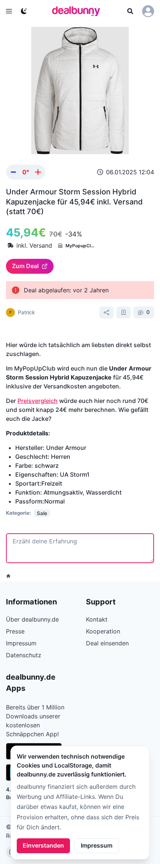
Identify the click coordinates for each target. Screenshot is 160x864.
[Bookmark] (123, 312)
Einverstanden (43, 845)
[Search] (130, 11)
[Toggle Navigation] (8, 11)
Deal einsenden (107, 643)
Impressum (96, 845)
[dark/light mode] (23, 11)
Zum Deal (25, 266)
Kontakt (97, 619)
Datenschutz (23, 655)
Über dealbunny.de (32, 619)
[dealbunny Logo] (78, 11)
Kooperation (103, 631)
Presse (15, 631)
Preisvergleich (37, 400)
